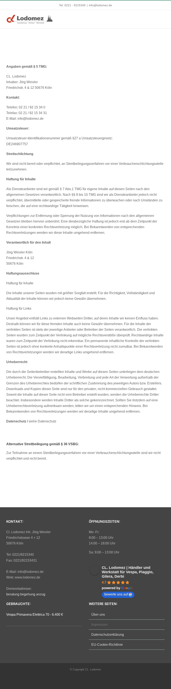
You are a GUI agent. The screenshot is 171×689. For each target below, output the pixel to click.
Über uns (98, 614)
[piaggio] (52, 48)
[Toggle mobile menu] (163, 18)
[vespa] (85, 48)
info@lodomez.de (100, 5)
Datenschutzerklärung (107, 634)
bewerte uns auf (116, 594)
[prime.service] (36, 470)
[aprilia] (118, 48)
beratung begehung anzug (25, 594)
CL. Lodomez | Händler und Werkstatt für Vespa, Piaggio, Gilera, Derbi (127, 572)
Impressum (99, 624)
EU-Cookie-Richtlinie (107, 644)
